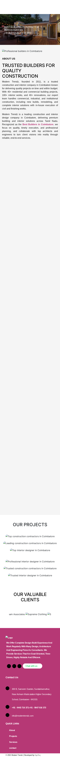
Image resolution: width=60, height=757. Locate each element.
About (12, 730)
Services (13, 742)
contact (12, 748)
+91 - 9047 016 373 (37, 707)
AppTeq (37, 755)
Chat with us (32, 666)
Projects (13, 736)
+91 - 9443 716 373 (20, 707)
